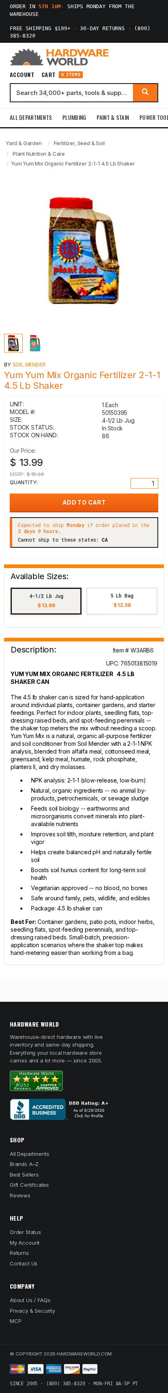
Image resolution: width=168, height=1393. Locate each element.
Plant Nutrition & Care (39, 153)
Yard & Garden (24, 143)
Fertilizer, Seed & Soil (79, 143)
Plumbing (74, 117)
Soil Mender (29, 364)
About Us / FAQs (30, 1300)
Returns (19, 1253)
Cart (61, 74)
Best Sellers (24, 1174)
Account (22, 74)
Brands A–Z (24, 1164)
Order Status (25, 1232)
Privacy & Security (32, 1310)
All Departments (31, 117)
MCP (16, 1321)
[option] (46, 601)
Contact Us (24, 1263)
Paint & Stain (113, 117)
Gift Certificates (29, 1184)
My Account (25, 1242)
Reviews (20, 1195)
